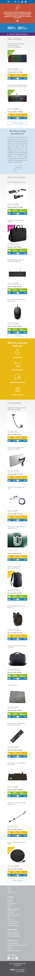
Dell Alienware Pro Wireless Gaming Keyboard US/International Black (16, 45)
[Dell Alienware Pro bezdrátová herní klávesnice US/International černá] (17, 58)
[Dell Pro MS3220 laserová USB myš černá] (17, 313)
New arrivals (14, 38)
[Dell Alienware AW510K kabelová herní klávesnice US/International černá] (17, 98)
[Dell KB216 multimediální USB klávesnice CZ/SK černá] (17, 273)
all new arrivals (18, 123)
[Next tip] (17, 169)
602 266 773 (12, 34)
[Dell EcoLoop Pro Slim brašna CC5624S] (17, 659)
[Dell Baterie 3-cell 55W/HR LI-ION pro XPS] (17, 776)
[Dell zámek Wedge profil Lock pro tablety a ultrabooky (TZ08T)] (17, 500)
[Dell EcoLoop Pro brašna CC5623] (17, 233)
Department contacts (14, 950)
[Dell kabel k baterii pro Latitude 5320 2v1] (17, 816)
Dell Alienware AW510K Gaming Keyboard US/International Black (17, 85)
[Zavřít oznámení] (18, 21)
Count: (14, 78)
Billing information (13, 943)
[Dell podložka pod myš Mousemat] (17, 697)
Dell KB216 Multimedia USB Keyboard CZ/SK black (16, 260)
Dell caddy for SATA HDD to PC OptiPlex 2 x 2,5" (17, 527)
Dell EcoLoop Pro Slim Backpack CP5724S (14, 567)
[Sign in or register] (22, 1)
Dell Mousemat (12, 685)
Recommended (16, 177)
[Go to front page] (17, 28)
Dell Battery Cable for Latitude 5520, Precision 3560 (17, 408)
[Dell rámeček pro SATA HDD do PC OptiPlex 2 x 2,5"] (17, 540)
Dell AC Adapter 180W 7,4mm (17, 182)
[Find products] (18, 1)
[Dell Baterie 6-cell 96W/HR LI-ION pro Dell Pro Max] (17, 736)
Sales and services (12, 892)
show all (18, 335)
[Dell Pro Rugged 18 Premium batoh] (17, 619)
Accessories (14, 402)
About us (10, 890)
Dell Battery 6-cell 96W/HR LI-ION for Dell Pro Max (17, 724)
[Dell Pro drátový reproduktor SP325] (17, 855)
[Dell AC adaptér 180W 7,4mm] (17, 194)
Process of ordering (13, 932)
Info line (10, 948)
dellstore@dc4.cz (23, 34)
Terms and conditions (14, 936)
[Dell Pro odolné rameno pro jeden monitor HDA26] (17, 460)
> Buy (24, 78)
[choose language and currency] (25, 1)
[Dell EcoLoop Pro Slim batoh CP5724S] (17, 579)
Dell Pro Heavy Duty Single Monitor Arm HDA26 (16, 448)
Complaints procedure (14, 934)
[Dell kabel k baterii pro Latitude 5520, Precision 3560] (17, 421)
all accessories (18, 880)
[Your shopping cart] (15, 1)
